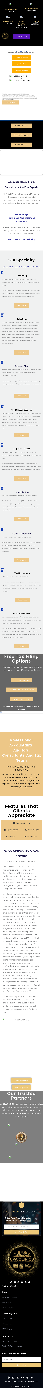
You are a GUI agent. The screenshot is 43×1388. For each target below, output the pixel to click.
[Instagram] (18, 1282)
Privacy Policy (7, 1303)
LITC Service (7, 1319)
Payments (35, 21)
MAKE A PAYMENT (35, 24)
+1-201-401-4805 (31, 8)
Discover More (21, 110)
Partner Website (10, 1286)
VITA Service (7, 1329)
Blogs (4, 1292)
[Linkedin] (15, 1282)
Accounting (21, 276)
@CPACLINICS (8, 21)
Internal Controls (21, 492)
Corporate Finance (21, 449)
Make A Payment (8, 1308)
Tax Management (22, 573)
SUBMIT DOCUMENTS (21, 26)
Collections (21, 319)
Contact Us (21, 79)
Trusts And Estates (21, 613)
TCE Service (7, 1324)
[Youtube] (22, 1282)
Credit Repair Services (21, 410)
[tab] (21, 823)
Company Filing (21, 366)
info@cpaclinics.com (21, 89)
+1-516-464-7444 (11, 10)
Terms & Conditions (9, 1297)
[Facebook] (11, 1282)
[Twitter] (29, 1282)
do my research (31, 425)
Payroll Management (21, 533)
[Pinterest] (25, 1282)
